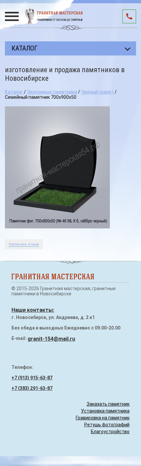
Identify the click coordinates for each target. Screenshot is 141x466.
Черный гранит (97, 92)
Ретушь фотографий (107, 424)
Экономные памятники (52, 92)
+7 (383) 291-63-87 (31, 388)
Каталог (14, 92)
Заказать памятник (108, 404)
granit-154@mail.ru (51, 339)
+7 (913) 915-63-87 (31, 377)
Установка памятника (105, 410)
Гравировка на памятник (103, 417)
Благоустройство (110, 431)
